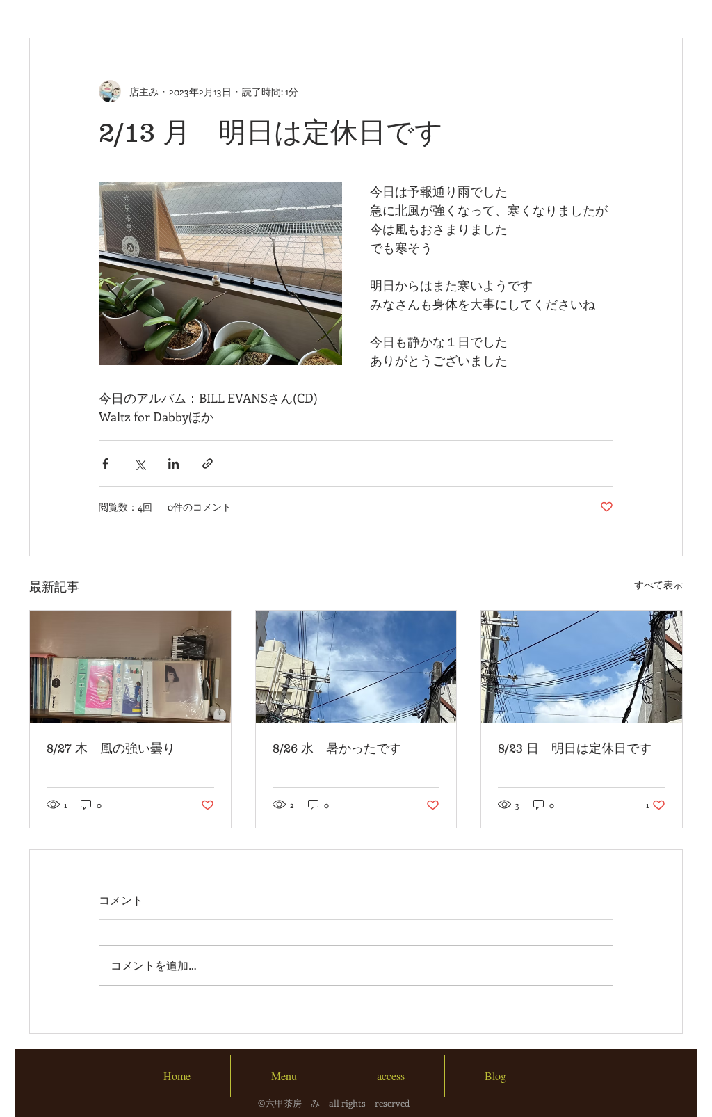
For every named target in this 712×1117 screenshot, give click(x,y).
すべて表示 (658, 584)
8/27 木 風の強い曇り (111, 748)
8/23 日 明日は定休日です (575, 748)
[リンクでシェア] (207, 463)
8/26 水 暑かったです (337, 748)
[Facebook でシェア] (105, 463)
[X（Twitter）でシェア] (139, 463)
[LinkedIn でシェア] (173, 463)
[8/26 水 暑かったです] (356, 667)
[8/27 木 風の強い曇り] (130, 667)
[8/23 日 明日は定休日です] (581, 667)
